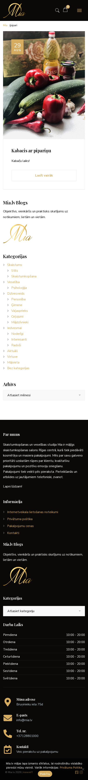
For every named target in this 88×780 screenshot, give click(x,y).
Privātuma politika (20, 519)
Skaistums (14, 265)
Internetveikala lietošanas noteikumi (32, 512)
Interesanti (19, 339)
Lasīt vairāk (44, 175)
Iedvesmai (14, 328)
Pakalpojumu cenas (20, 526)
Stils (14, 270)
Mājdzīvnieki (19, 322)
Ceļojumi (17, 316)
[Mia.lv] (14, 10)
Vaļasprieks (19, 311)
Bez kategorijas (18, 368)
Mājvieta (13, 362)
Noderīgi (17, 333)
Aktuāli (12, 351)
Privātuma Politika (71, 767)
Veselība (13, 282)
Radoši (16, 345)
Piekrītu (45, 773)
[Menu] (79, 10)
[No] (83, 769)
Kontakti (13, 533)
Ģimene (16, 305)
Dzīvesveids (16, 293)
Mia (5, 25)
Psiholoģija (19, 288)
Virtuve (12, 356)
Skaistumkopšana (23, 276)
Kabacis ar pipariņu (31, 150)
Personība (18, 299)
